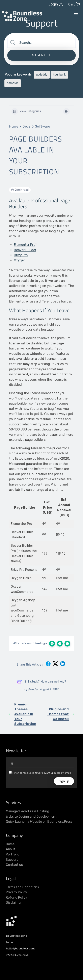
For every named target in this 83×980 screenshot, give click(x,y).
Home (13, 126)
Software (42, 126)
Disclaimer (14, 902)
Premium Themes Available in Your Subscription (25, 714)
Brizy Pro (21, 255)
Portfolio (12, 854)
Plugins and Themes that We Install (58, 714)
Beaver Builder (25, 250)
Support (12, 860)
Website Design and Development (31, 816)
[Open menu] (76, 15)
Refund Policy (16, 897)
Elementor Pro (24, 245)
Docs (26, 126)
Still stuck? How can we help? (45, 681)
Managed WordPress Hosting (27, 811)
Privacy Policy (16, 892)
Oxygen (20, 260)
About (10, 849)
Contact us (14, 865)
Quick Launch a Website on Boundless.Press (39, 821)
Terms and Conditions (22, 887)
